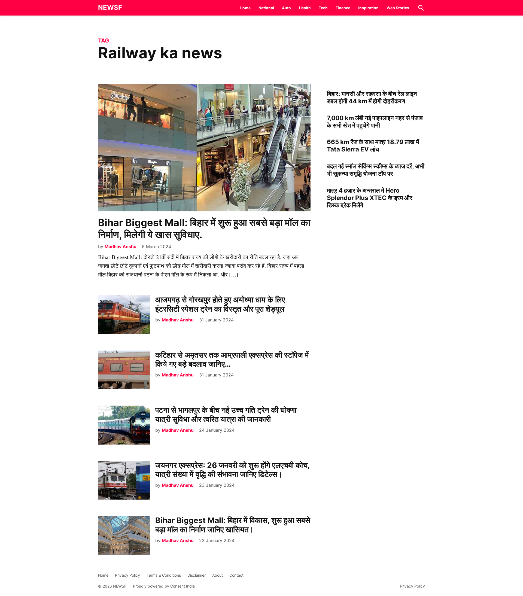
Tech (323, 7)
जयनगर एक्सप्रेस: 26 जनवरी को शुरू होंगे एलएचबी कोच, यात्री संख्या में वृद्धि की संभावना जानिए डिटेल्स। (232, 470)
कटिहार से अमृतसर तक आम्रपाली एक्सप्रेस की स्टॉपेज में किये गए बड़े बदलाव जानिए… (232, 359)
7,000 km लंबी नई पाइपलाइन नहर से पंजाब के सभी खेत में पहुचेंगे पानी (375, 121)
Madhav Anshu (120, 246)
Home (245, 7)
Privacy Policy (127, 575)
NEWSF (110, 7)
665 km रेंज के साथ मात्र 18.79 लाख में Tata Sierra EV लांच (373, 145)
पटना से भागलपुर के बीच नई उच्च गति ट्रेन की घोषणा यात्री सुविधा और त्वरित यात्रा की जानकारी (225, 414)
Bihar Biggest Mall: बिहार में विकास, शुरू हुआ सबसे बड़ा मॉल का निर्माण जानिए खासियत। (232, 525)
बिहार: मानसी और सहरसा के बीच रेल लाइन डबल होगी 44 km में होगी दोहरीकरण (372, 97)
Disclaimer (196, 575)
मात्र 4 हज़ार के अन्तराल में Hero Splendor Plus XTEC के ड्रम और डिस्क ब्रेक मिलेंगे (369, 198)
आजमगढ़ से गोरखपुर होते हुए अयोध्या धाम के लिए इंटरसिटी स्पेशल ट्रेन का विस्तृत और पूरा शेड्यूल (220, 304)
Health (305, 7)
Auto (286, 7)
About (217, 575)
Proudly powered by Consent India (164, 586)
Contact (236, 575)
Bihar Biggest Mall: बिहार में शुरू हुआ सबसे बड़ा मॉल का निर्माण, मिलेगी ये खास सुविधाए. (204, 228)
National (266, 7)
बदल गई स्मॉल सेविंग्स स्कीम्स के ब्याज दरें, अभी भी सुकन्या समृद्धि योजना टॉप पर (375, 169)
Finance (343, 7)
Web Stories (398, 7)
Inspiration (368, 7)
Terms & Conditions (164, 575)
